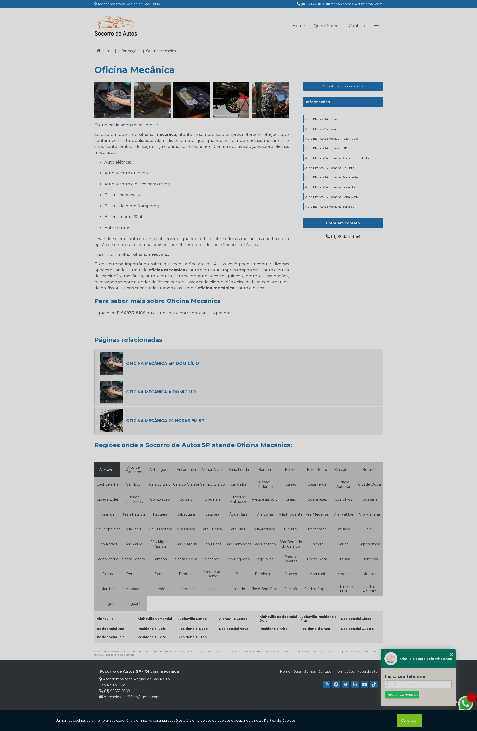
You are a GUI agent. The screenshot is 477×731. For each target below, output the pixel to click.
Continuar (409, 720)
